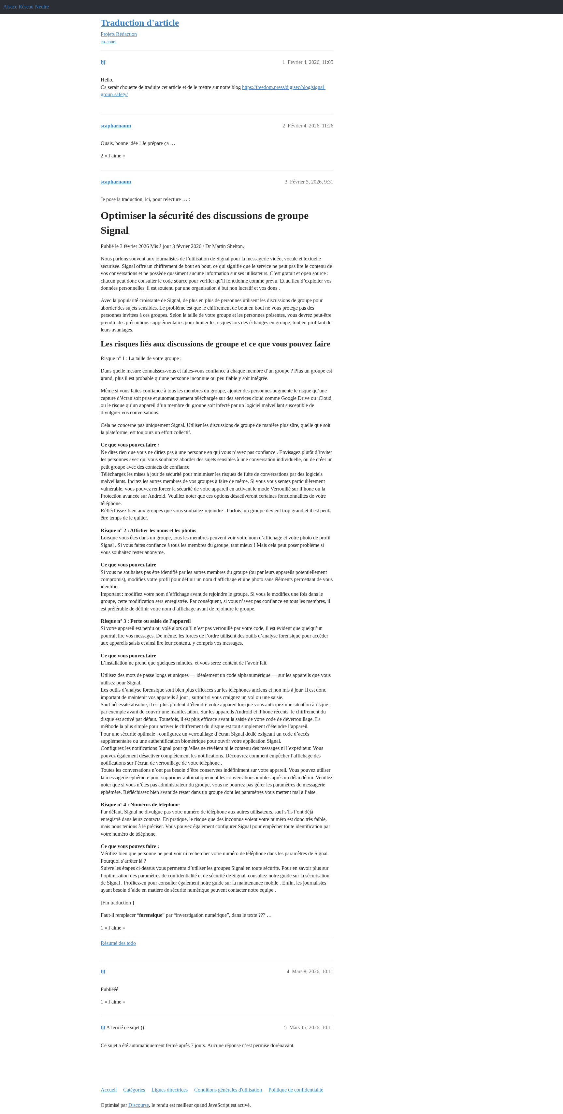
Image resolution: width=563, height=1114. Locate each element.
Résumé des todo (118, 943)
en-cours (108, 41)
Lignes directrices (170, 1089)
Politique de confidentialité (295, 1089)
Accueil (109, 1089)
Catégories (134, 1089)
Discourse (138, 1105)
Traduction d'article (140, 23)
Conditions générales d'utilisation (228, 1089)
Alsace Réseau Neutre (26, 6)
